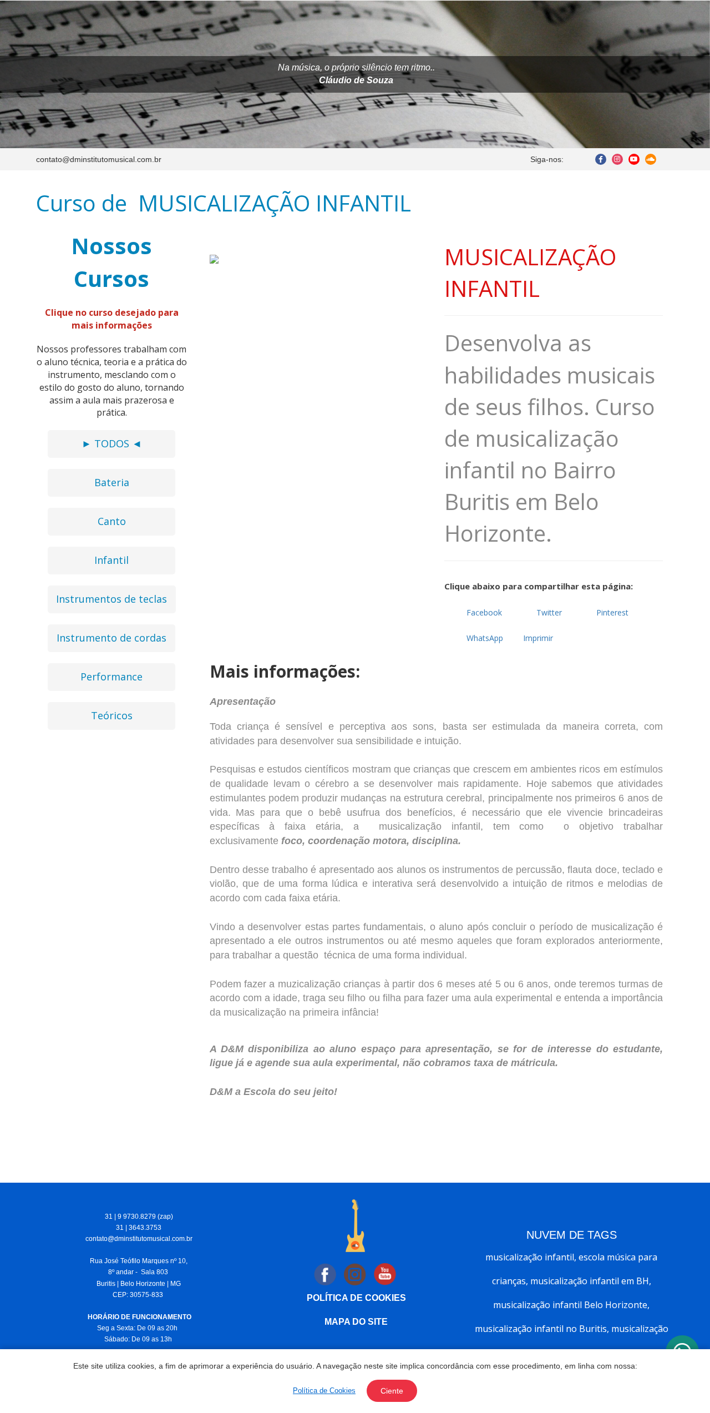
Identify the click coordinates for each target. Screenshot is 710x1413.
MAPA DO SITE (356, 1321)
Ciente (392, 1390)
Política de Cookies (324, 1390)
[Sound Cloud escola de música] (650, 159)
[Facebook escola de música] (600, 159)
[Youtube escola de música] (634, 159)
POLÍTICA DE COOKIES (356, 1298)
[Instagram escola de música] (617, 159)
